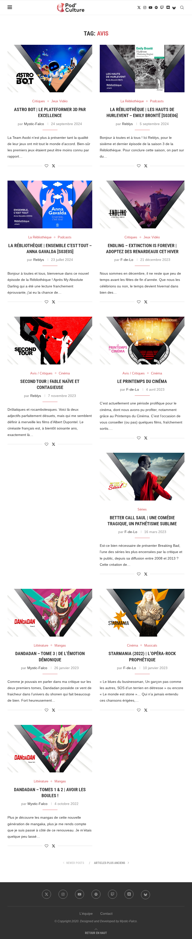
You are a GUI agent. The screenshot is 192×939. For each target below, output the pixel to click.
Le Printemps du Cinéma (142, 381)
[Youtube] (150, 7)
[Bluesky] (174, 7)
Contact (106, 913)
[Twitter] (139, 7)
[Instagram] (144, 7)
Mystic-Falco (34, 124)
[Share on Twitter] (53, 166)
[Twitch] (162, 7)
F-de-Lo (126, 260)
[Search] (182, 7)
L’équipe (86, 913)
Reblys (127, 124)
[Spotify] (156, 7)
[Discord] (168, 7)
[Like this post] (46, 166)
